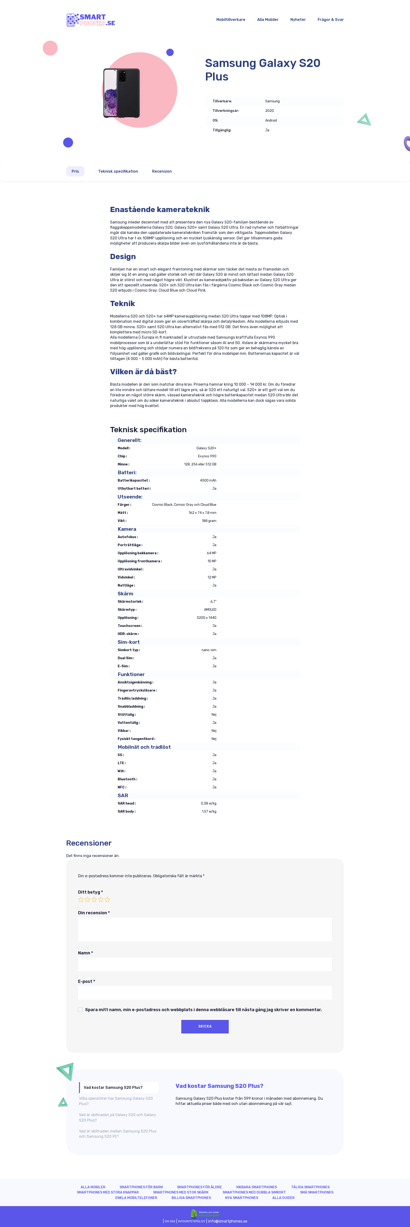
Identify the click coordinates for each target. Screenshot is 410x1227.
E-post (86, 981)
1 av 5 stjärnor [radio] (81, 899)
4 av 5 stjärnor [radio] (101, 899)
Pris (75, 171)
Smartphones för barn (141, 1187)
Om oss (170, 1221)
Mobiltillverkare (230, 19)
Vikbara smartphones (256, 1187)
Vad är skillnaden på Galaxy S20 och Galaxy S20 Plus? (117, 1117)
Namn (85, 953)
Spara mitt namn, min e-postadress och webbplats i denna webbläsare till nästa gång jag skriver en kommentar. (203, 1009)
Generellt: (130, 440)
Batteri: (127, 472)
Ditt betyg (90, 892)
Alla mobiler (93, 1187)
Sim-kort (129, 642)
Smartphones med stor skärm (180, 1192)
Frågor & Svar (331, 19)
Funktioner (131, 674)
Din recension (94, 912)
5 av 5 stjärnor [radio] (107, 899)
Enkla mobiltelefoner (136, 1198)
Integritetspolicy (191, 1221)
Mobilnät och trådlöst (144, 747)
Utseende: (130, 497)
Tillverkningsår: (226, 111)
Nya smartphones (241, 1198)
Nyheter (298, 19)
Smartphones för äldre (199, 1187)
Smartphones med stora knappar (108, 1192)
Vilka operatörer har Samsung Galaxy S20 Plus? (116, 1101)
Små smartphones (316, 1192)
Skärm (125, 594)
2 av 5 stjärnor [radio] (87, 899)
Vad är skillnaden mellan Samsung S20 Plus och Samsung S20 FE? (117, 1134)
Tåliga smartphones (310, 1187)
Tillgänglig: (222, 130)
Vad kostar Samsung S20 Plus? (113, 1087)
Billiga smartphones (191, 1198)
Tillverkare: (222, 101)
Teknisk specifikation (118, 171)
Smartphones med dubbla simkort (254, 1192)
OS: (215, 121)
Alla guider (283, 1198)
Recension (162, 171)
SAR (123, 795)
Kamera (127, 529)
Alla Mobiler (268, 19)
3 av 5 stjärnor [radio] (94, 899)
